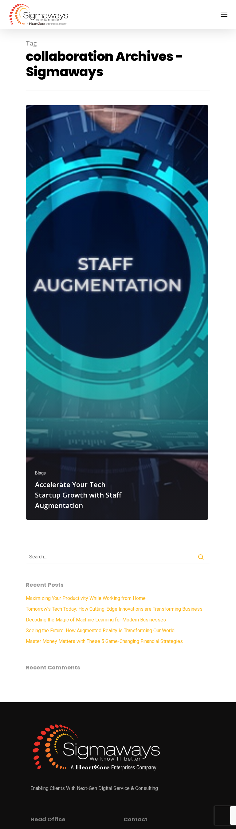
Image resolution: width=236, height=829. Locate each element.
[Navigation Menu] (224, 14)
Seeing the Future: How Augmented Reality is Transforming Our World (100, 630)
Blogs (40, 472)
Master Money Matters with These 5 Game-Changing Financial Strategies (104, 641)
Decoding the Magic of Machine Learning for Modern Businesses (96, 620)
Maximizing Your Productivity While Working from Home (86, 598)
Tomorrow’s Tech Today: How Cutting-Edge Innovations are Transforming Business (114, 609)
